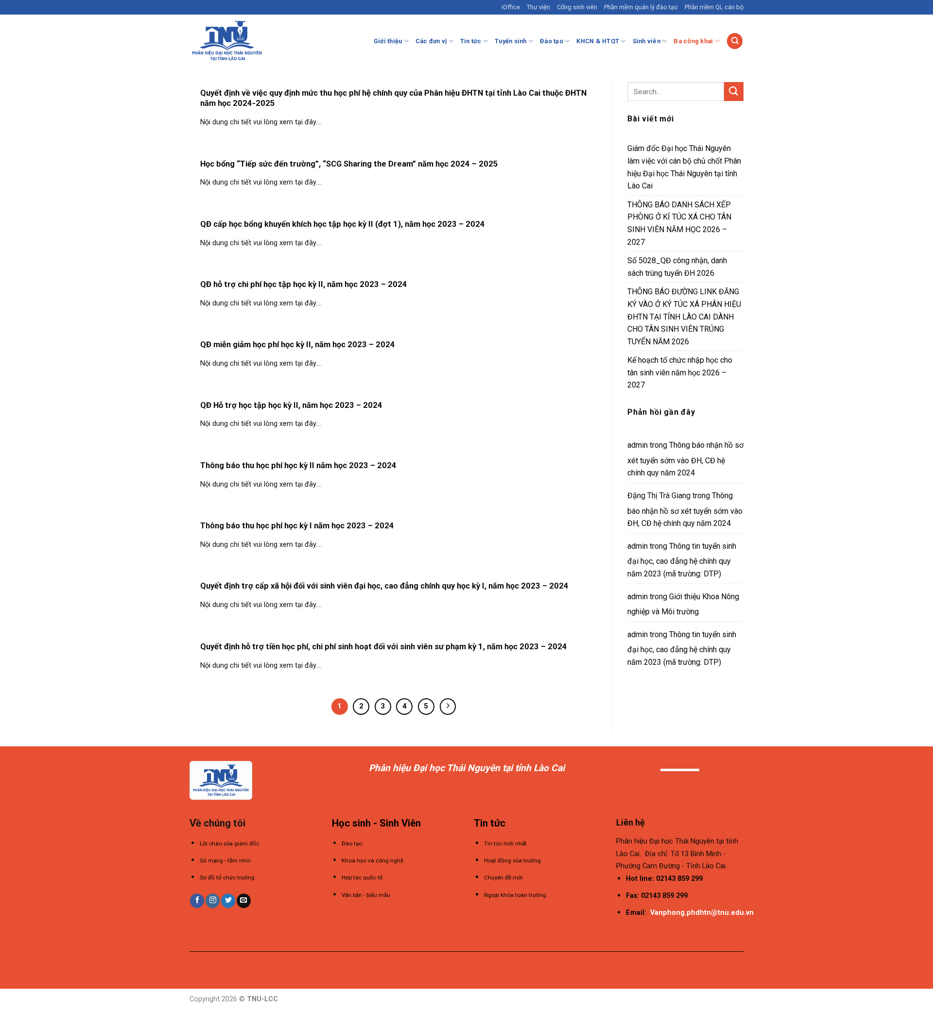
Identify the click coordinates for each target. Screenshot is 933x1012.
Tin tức (471, 41)
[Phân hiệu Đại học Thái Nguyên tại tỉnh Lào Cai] (227, 41)
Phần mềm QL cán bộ (714, 7)
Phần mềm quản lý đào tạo (641, 7)
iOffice (510, 7)
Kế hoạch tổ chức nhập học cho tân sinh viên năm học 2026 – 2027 (679, 372)
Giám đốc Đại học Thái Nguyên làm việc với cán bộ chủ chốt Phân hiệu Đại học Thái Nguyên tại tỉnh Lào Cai (684, 167)
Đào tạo (551, 41)
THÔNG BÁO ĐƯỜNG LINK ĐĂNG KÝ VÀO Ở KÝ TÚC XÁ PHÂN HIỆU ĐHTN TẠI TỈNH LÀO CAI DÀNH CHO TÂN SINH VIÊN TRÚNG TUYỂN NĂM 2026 (684, 316)
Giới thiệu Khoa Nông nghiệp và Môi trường (683, 604)
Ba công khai (693, 41)
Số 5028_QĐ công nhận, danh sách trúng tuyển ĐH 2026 (677, 267)
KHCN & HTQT (597, 41)
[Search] (735, 41)
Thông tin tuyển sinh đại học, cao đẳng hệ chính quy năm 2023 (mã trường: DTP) (681, 559)
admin (637, 445)
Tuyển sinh (511, 41)
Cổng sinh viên (577, 7)
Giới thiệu (388, 41)
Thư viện (538, 7)
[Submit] (733, 91)
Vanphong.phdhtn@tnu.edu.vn (702, 913)
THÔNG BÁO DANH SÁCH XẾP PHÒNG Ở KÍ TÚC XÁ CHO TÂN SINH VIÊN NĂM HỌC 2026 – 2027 (679, 223)
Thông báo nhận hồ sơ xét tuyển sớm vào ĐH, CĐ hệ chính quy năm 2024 (685, 458)
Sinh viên (646, 41)
